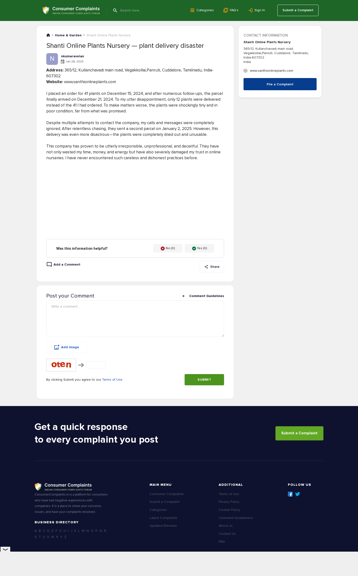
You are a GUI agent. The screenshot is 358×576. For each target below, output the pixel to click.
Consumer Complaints (167, 494)
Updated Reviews (163, 526)
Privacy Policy (229, 502)
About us (226, 526)
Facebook (290, 494)
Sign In (259, 10)
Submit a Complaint (298, 10)
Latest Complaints (163, 518)
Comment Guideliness (236, 518)
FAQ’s (234, 10)
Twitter (297, 494)
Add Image (70, 347)
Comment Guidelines (206, 296)
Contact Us (227, 534)
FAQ (222, 541)
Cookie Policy (229, 510)
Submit (204, 379)
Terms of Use (112, 379)
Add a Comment (67, 264)
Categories (205, 10)
